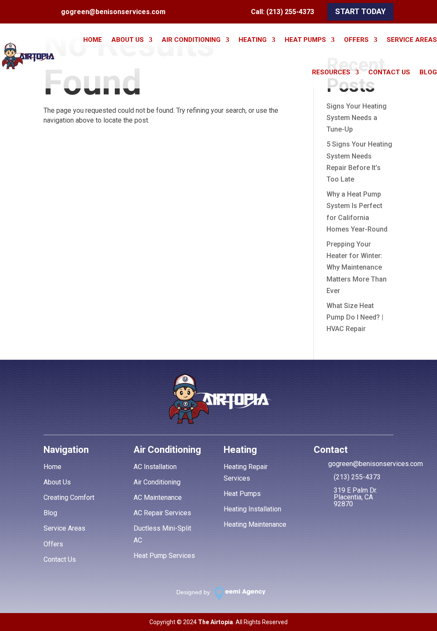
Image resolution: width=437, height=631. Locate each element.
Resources (331, 72)
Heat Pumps (305, 40)
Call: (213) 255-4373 (282, 12)
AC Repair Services (162, 513)
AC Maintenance (158, 497)
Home (92, 40)
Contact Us (389, 72)
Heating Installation (252, 509)
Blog (428, 72)
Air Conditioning (191, 40)
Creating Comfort (69, 497)
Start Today (360, 11)
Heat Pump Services (164, 556)
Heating (253, 40)
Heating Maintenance (255, 524)
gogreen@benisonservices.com (113, 12)
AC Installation (155, 467)
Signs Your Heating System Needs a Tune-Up (356, 117)
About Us (127, 40)
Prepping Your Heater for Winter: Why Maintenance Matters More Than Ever (356, 267)
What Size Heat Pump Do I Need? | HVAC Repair (354, 317)
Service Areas (412, 40)
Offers (356, 40)
